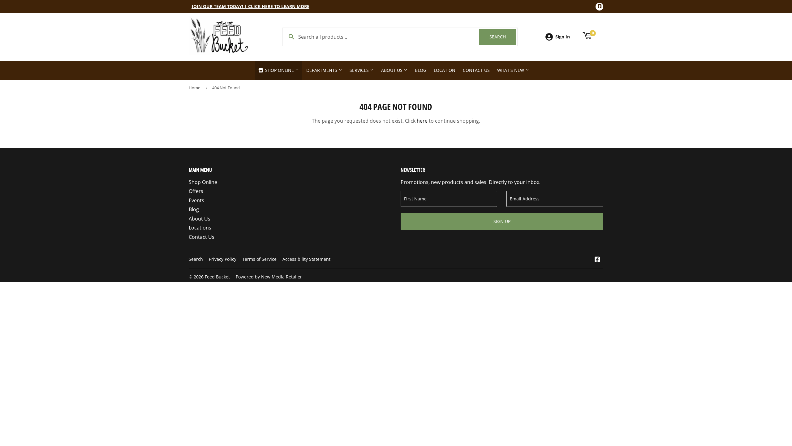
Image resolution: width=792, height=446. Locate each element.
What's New (511, 70)
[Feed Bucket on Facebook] (597, 259)
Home (194, 87)
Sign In (562, 37)
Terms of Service (259, 259)
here (422, 120)
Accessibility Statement (306, 259)
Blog (420, 70)
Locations (200, 227)
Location (444, 70)
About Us (392, 70)
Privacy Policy (222, 259)
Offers (196, 191)
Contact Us (476, 70)
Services (360, 70)
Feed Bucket (217, 277)
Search (502, 37)
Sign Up (501, 221)
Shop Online (279, 70)
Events (196, 200)
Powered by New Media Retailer (269, 277)
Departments (322, 70)
